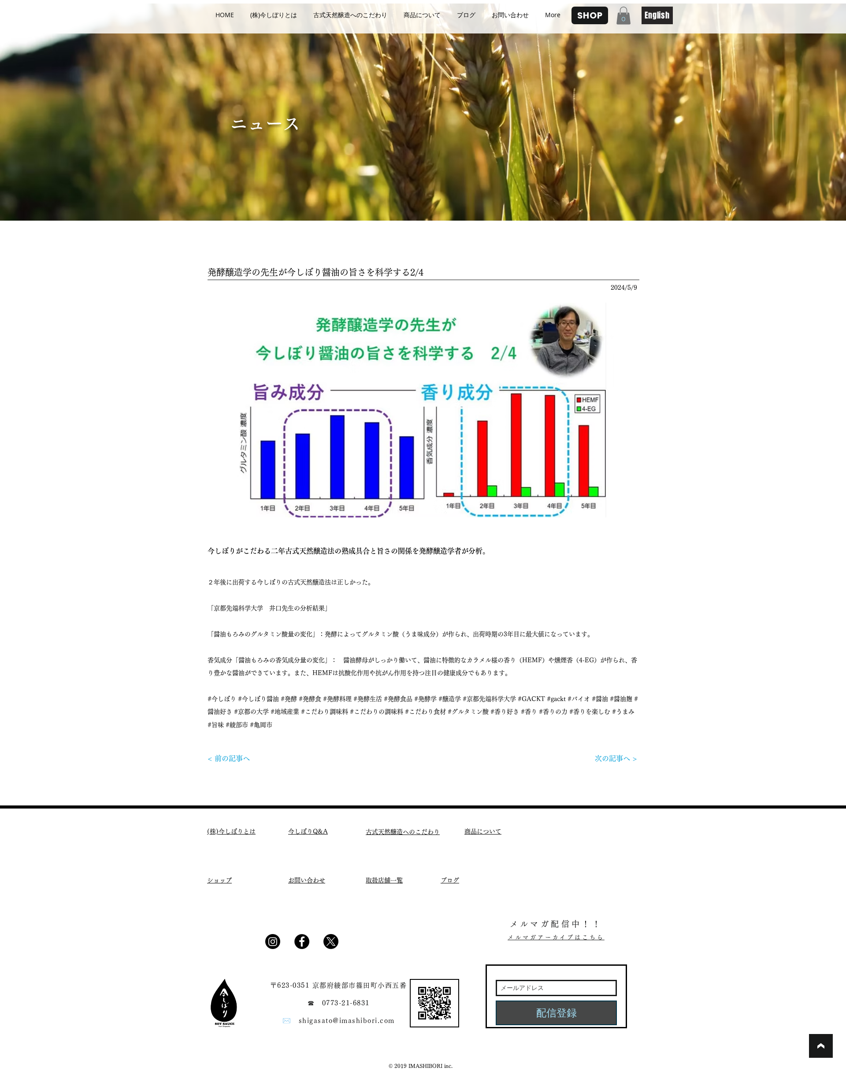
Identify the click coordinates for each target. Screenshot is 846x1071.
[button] (623, 16)
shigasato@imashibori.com (347, 1020)
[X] (330, 941)
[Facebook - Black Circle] (301, 941)
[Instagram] (272, 941)
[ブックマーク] (821, 1046)
